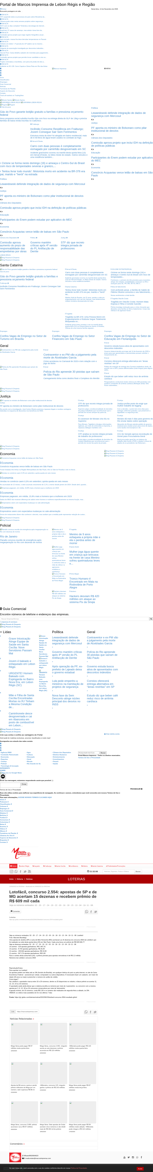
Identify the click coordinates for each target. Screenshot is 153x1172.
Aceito (140, 1169)
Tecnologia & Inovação (10, 766)
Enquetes (4, 840)
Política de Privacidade (79, 1168)
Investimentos (58, 759)
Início (2, 77)
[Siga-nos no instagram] (0, 73)
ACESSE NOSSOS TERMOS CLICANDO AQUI (35, 797)
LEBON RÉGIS (5, 255)
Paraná (55, 761)
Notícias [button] (3, 815)
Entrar (4, 9)
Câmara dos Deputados (62, 752)
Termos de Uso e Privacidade (89, 758)
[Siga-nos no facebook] (0, 68)
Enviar (24, 784)
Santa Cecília (60, 866)
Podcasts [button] (4, 802)
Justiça (4, 761)
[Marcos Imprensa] (59, 68)
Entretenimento (59, 757)
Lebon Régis (24, 866)
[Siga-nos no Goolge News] (11, 773)
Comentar (16, 911)
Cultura (30, 755)
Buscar (138, 871)
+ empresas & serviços (8, 622)
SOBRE (2, 770)
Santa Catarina (97, 866)
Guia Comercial (5, 84)
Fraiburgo (47, 866)
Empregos (3, 82)
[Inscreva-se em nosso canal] (0, 71)
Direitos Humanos (60, 755)
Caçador (37, 866)
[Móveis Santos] (12, 100)
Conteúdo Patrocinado (9, 755)
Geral (29, 759)
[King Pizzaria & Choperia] (9, 257)
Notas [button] (2, 824)
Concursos (4, 820)
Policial (4, 764)
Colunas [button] (3, 806)
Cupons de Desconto (7, 91)
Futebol (3, 817)
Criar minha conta (113, 734)
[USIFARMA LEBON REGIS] (21, 102)
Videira (85, 866)
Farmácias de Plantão (8, 89)
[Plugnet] (7, 105)
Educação (31, 757)
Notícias (3, 86)
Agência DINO (6, 752)
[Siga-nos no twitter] (0, 75)
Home (14, 866)
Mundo (29, 761)
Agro (29, 752)
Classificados (4, 80)
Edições (3, 813)
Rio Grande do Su (34, 764)
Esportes (4, 759)
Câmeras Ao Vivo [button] (6, 835)
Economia (5, 757)
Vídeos (3, 829)
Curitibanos (74, 866)
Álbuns (3, 831)
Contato (3, 93)
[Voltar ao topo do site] (3, 776)
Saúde (55, 764)
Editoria (20, 879)
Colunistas (4, 822)
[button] (0, 188)
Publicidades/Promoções (116, 866)
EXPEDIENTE (5, 768)
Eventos (3, 826)
